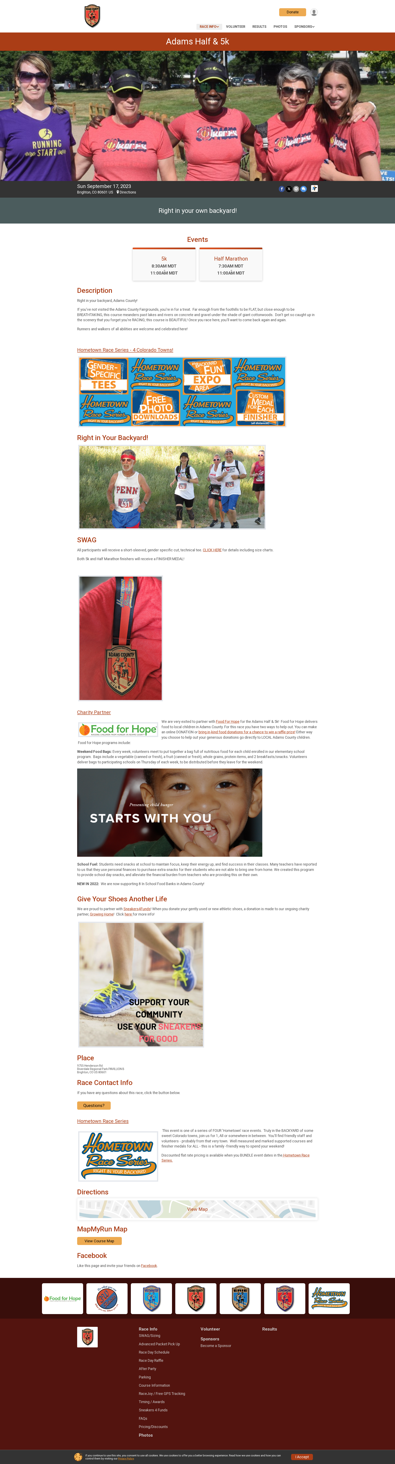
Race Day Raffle (151, 1361)
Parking (145, 1377)
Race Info (208, 27)
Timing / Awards (152, 1402)
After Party (147, 1369)
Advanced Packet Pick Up (159, 1344)
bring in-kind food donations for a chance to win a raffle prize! (247, 732)
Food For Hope (227, 722)
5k (164, 259)
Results (259, 27)
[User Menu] (314, 12)
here (129, 914)
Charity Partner (94, 712)
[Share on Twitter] (289, 189)
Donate (293, 12)
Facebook (149, 1266)
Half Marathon (231, 259)
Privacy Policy (126, 1458)
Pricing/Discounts (153, 1427)
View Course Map (99, 1241)
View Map (197, 1209)
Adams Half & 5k (197, 41)
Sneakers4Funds (137, 909)
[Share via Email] (296, 189)
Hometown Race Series (103, 1121)
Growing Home (102, 914)
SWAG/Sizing (149, 1336)
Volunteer (235, 27)
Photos (280, 27)
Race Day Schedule (154, 1352)
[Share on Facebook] (282, 189)
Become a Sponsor (216, 1346)
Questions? (94, 1105)
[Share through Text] (303, 189)
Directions (128, 192)
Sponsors (303, 27)
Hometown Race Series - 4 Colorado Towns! (125, 350)
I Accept (302, 1457)
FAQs (143, 1418)
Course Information (154, 1385)
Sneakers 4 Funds (153, 1410)
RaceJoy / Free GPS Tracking (162, 1394)
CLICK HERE (212, 550)
